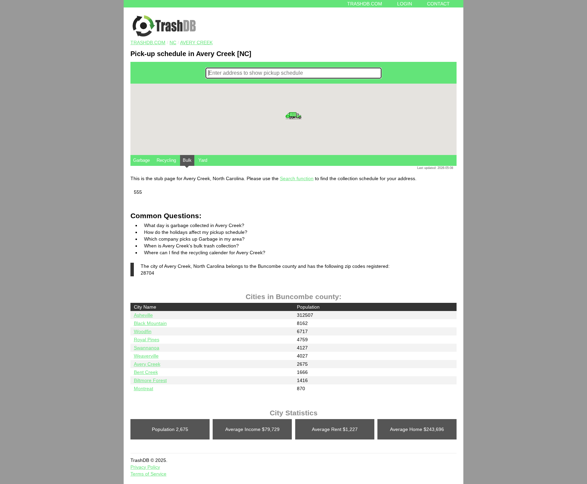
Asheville (143, 315)
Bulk (187, 160)
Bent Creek (146, 372)
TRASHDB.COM (147, 42)
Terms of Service (148, 474)
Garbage (141, 160)
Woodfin (143, 331)
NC (173, 42)
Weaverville (146, 356)
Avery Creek (196, 42)
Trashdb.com (364, 3)
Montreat (143, 388)
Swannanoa (146, 347)
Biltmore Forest (150, 380)
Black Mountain (150, 323)
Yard (202, 160)
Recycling (166, 160)
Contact (438, 3)
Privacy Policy (145, 467)
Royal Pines (146, 339)
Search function (297, 178)
